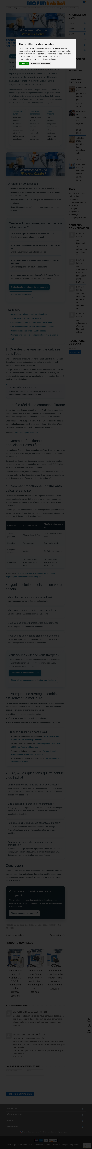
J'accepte (23, 63)
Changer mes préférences (40, 63)
